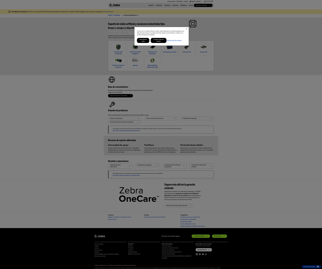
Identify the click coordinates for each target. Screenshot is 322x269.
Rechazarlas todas (143, 40)
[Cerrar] (186, 29)
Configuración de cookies (174, 40)
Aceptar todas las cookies (159, 40)
